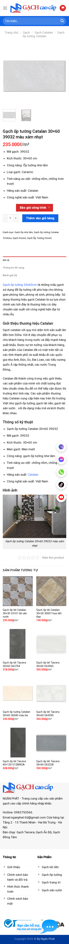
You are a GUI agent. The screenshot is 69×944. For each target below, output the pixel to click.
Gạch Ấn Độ (44, 832)
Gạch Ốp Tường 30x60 (39, 238)
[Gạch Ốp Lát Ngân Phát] (33, 8)
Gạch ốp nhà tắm (24, 232)
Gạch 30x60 (19, 238)
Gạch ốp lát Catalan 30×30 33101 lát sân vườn (15, 613)
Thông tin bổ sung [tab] (13, 267)
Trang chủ (11, 32)
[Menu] (5, 8)
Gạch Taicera (25, 832)
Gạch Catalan (44, 32)
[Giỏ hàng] (63, 8)
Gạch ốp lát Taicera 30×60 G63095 (47, 713)
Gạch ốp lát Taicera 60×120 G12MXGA (14, 763)
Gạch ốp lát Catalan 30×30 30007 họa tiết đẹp (48, 613)
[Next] (60, 75)
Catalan (33, 190)
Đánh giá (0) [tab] (10, 275)
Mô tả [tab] (6, 260)
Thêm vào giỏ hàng (40, 218)
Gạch (26, 32)
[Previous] (8, 75)
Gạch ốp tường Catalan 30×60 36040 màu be (16, 713)
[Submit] (62, 21)
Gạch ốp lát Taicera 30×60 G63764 (14, 664)
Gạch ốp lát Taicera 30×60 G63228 (47, 763)
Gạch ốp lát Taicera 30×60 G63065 (47, 664)
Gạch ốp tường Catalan (43, 34)
